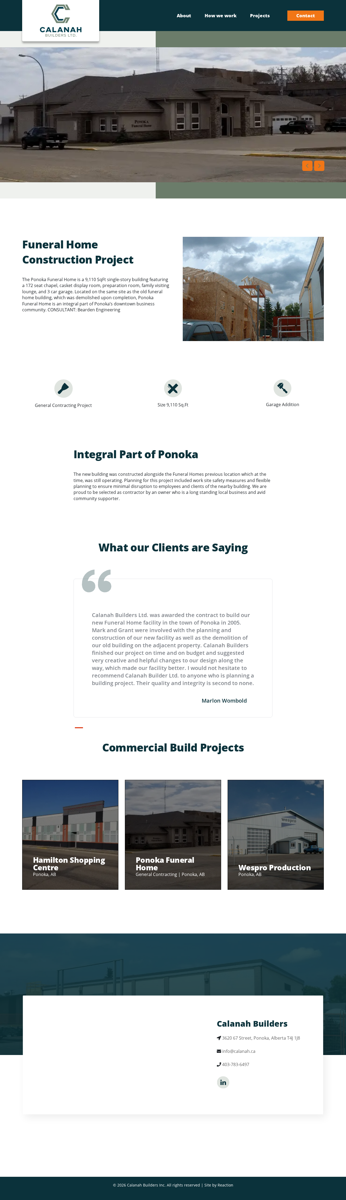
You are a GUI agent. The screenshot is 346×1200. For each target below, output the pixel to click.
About (184, 15)
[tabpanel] (173, 648)
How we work (221, 15)
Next (319, 166)
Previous (307, 166)
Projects (260, 15)
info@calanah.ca (238, 1051)
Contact (305, 15)
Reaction (225, 1185)
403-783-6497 (235, 1064)
